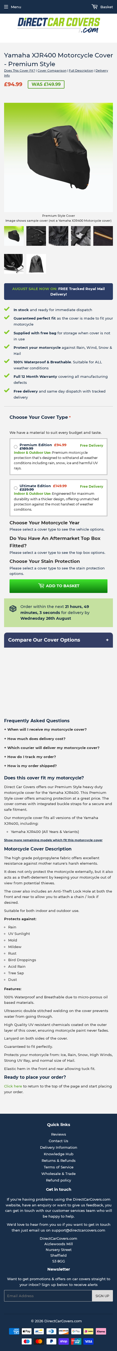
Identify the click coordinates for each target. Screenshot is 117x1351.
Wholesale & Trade (58, 1173)
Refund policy (58, 1180)
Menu (16, 7)
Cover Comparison (52, 70)
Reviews (58, 1134)
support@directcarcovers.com (78, 1230)
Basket (106, 7)
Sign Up (102, 1296)
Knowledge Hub (58, 1154)
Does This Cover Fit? (19, 70)
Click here (13, 1086)
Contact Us (58, 1141)
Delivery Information (58, 1147)
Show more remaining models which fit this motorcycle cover (53, 840)
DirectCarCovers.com (63, 1321)
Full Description (81, 70)
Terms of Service (58, 1167)
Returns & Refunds (59, 1160)
